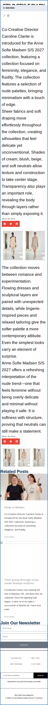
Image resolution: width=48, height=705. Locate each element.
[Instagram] (37, 16)
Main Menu (10, 8)
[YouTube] (41, 16)
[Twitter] (33, 16)
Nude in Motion (14, 507)
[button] (5, 224)
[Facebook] (28, 16)
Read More (9, 537)
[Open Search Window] (4, 15)
